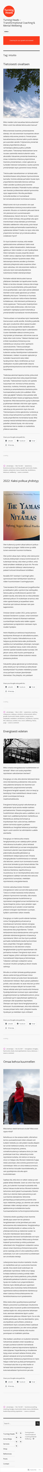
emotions (20, 714)
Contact (6, 1464)
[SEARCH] (38, 1423)
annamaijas (10, 466)
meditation (13, 718)
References (7, 1454)
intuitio (35, 468)
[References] (16, 1441)
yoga (4, 723)
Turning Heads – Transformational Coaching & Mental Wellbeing (19, 22)
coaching (17, 468)
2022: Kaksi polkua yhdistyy (21, 481)
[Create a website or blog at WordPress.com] (33, 1439)
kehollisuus (34, 1409)
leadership (24, 470)
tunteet (15, 720)
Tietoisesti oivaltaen (16, 64)
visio (19, 720)
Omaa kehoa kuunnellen (19, 1062)
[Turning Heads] (16, 1433)
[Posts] (20, 1441)
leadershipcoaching (9, 1411)
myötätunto (29, 718)
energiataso (28, 1049)
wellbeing (13, 472)
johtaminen (12, 470)
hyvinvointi (29, 468)
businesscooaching (31, 1407)
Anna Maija (7, 1439)
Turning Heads (9, 1434)
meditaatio (6, 718)
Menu (6, 31)
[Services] (16, 1437)
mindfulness (31, 470)
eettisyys (14, 714)
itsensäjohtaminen (21, 1051)
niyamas (35, 718)
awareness (28, 466)
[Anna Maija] (20, 1433)
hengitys (35, 1049)
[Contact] (16, 1446)
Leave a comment (23, 472)
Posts (5, 1459)
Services (6, 1444)
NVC (4, 720)
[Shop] (20, 1437)
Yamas (34, 720)
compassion (7, 714)
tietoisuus (6, 472)
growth (23, 468)
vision (23, 720)
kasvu (18, 470)
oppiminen (19, 1411)
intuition (5, 470)
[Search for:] (19, 1423)
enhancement (28, 714)
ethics (34, 714)
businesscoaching (8, 468)
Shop (5, 1449)
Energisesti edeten (15, 731)
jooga (27, 716)
